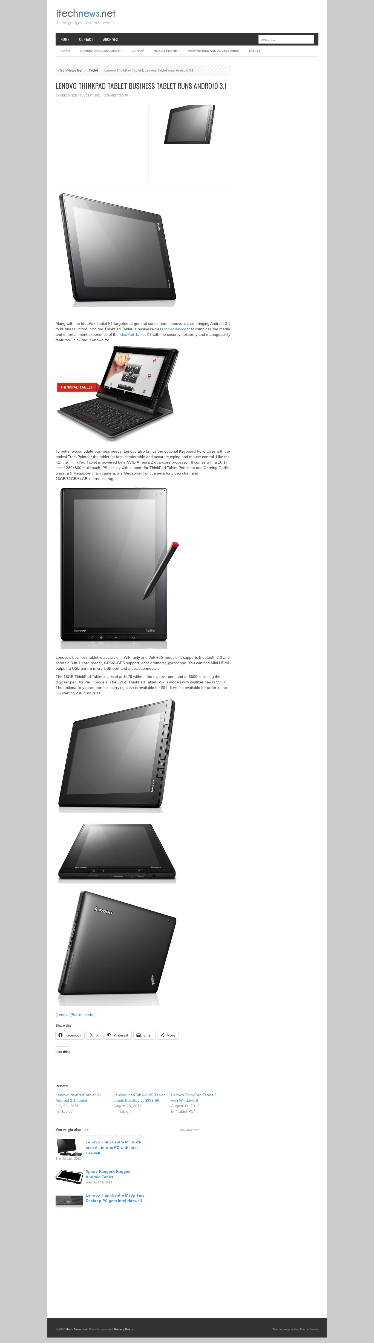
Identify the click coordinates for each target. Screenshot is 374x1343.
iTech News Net (70, 70)
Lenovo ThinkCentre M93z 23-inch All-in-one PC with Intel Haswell (114, 1147)
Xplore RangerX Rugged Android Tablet (108, 1174)
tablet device (175, 329)
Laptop (137, 50)
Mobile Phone (163, 51)
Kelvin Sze (68, 95)
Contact (86, 39)
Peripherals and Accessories (213, 50)
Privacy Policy (123, 1329)
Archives (110, 39)
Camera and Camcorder (101, 50)
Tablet (254, 50)
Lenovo (63, 1014)
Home (65, 39)
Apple (65, 50)
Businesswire (83, 1014)
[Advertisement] (218, 16)
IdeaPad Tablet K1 (135, 334)
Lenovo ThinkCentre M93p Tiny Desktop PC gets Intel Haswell (115, 1198)
